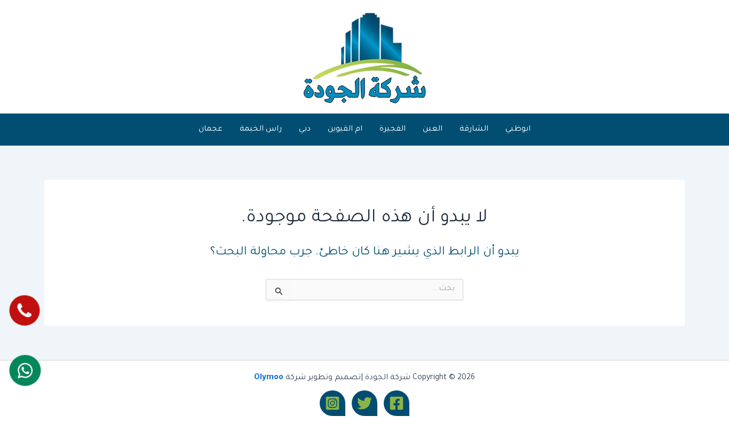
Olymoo (268, 378)
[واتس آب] (25, 370)
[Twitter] (364, 403)
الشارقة (473, 129)
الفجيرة (392, 129)
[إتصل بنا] (24, 310)
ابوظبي (517, 129)
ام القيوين (345, 129)
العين (432, 129)
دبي (305, 129)
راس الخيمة (261, 129)
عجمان (211, 129)
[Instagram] (332, 403)
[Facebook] (396, 403)
